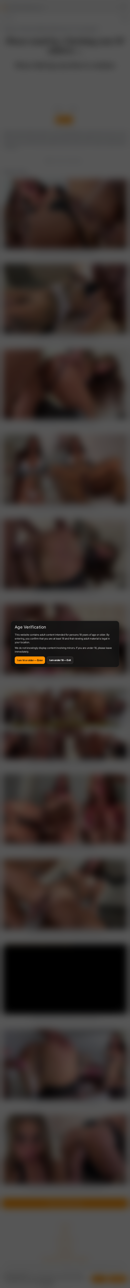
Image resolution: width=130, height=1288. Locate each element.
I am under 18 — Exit (60, 660)
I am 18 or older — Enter (30, 660)
